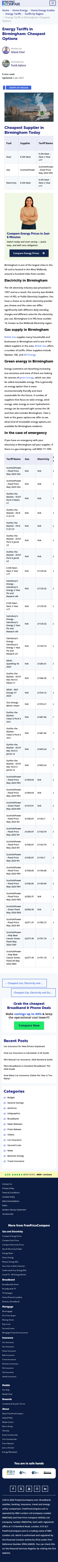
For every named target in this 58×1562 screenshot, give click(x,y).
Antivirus (12, 1108)
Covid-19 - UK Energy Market (14, 1274)
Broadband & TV (9, 1288)
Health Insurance (9, 1376)
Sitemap (5, 1430)
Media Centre (8, 1422)
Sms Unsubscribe (9, 1439)
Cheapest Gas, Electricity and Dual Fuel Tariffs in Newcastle (35, 992)
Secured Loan (14, 1145)
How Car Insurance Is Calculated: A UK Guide (26, 1053)
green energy (26, 377)
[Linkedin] (45, 1489)
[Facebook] (13, 1489)
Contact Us (7, 1184)
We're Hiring (7, 1426)
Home (5, 10)
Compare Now (29, 1025)
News (10, 1150)
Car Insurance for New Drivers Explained (24, 1046)
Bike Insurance (8, 1355)
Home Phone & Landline (12, 1297)
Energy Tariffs (13, 13)
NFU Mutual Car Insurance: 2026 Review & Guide (28, 1059)
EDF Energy (30, 354)
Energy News (7, 1253)
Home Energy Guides (43, 10)
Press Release (14, 1129)
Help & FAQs (7, 1418)
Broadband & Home (10, 1284)
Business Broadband (10, 1301)
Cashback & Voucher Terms (13, 1404)
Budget (11, 1097)
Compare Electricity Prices (13, 1244)
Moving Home (8, 1320)
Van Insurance (8, 1346)
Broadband (13, 1118)
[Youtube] (29, 1489)
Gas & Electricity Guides (12, 1249)
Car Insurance (14, 1139)
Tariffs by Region (34, 13)
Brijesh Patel (18, 51)
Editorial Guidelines (10, 1201)
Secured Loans (8, 1328)
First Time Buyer (9, 1315)
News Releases (14, 1124)
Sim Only (6, 1390)
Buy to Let (6, 1324)
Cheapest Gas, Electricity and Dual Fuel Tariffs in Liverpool (26, 983)
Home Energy (20, 10)
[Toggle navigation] (53, 3)
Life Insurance (8, 1372)
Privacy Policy (8, 1188)
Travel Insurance (15, 1161)
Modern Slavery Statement (14, 1209)
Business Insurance (10, 1363)
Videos (10, 1134)
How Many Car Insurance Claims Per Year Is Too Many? (28, 1077)
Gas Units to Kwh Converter (13, 1266)
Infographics (13, 1113)
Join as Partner (8, 1447)
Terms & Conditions (11, 1192)
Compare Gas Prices (10, 1240)
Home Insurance (9, 1351)
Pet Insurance (8, 1368)
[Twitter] (21, 1489)
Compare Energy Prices (26, 253)
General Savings (15, 1102)
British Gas (10, 337)
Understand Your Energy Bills (14, 1270)
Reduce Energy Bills (10, 1262)
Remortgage (7, 1311)
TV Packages (7, 1293)
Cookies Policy (8, 1197)
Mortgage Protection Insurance (15, 1332)
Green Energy (8, 1257)
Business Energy (15, 1155)
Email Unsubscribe (10, 1435)
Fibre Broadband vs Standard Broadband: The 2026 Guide (27, 1067)
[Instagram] (37, 1489)
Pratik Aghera (18, 65)
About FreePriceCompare (12, 1413)
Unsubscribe (7, 1214)
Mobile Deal (7, 1394)
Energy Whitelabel (9, 1452)
